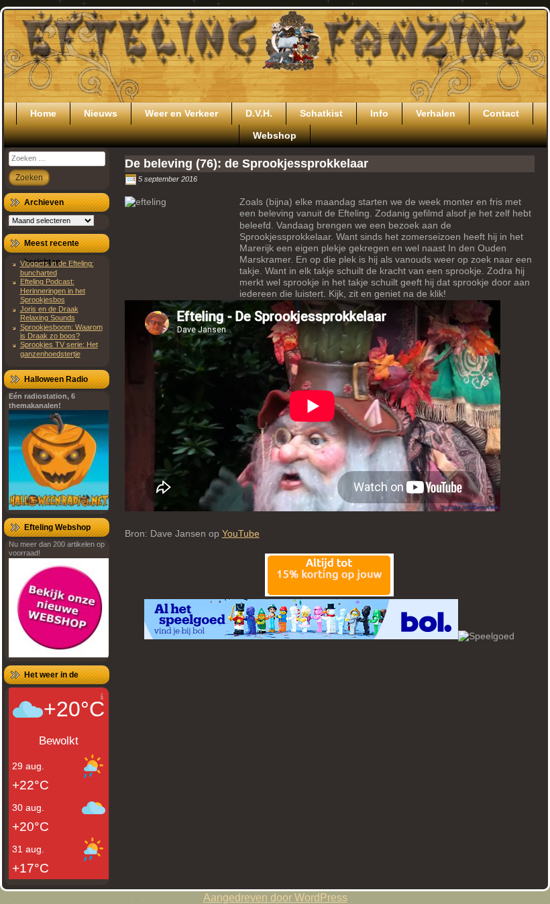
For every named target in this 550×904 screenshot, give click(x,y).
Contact (501, 113)
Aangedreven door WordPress (275, 897)
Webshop (274, 135)
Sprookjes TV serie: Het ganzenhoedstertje (59, 348)
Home (43, 113)
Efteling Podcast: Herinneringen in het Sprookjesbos (52, 290)
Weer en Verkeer (181, 113)
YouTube (241, 533)
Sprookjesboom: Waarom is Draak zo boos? (61, 331)
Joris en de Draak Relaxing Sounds (49, 313)
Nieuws (100, 113)
